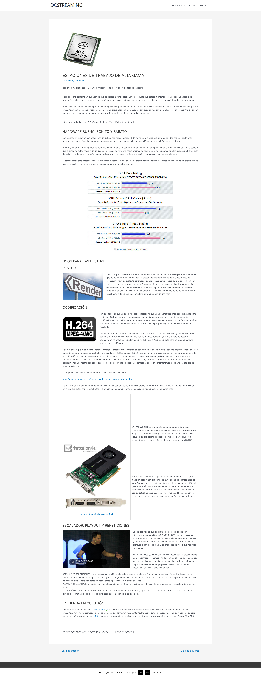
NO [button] (147, 672)
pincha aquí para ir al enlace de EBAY (96, 514)
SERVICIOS (177, 5)
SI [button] (141, 672)
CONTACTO (204, 5)
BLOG (192, 5)
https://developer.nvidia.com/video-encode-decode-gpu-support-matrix (97, 379)
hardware (68, 80)
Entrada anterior (69, 651)
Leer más (156, 672)
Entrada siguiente (191, 651)
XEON (96, 616)
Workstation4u (99, 609)
